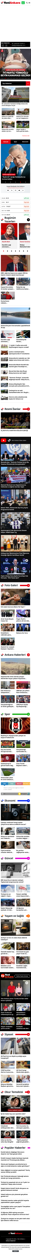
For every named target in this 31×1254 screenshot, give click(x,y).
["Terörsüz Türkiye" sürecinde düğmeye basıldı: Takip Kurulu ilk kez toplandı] (4, 378)
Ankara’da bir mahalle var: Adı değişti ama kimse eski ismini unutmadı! (19, 359)
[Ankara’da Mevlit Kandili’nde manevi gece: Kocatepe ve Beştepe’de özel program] (4, 366)
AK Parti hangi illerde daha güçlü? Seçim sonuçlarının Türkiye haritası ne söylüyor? (23, 1071)
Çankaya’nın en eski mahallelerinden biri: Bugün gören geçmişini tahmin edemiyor (18, 391)
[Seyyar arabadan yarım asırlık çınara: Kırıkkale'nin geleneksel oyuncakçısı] (8, 1021)
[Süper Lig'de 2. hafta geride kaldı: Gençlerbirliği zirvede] (22, 124)
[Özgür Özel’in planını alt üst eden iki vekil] (23, 613)
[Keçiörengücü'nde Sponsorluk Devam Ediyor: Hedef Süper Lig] (15, 520)
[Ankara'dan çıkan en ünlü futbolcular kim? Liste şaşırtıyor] (8, 772)
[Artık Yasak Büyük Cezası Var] (8, 613)
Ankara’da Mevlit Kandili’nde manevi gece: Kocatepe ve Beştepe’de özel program (19, 366)
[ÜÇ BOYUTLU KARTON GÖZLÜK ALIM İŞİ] (15, 420)
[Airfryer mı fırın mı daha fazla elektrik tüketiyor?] (15, 927)
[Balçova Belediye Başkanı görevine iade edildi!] (8, 1079)
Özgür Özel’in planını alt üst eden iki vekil (23, 620)
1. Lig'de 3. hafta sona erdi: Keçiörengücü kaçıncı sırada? (19, 346)
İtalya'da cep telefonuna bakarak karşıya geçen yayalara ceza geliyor (23, 288)
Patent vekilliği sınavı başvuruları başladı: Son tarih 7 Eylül (23, 895)
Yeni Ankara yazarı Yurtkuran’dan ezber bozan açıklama (14, 999)
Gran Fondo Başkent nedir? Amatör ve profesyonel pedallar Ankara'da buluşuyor (22, 764)
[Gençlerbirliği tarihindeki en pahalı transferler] (23, 744)
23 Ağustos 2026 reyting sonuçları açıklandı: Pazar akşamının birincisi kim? (15, 1213)
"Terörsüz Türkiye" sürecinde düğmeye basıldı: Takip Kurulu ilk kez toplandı (19, 378)
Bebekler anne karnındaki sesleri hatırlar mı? (7, 967)
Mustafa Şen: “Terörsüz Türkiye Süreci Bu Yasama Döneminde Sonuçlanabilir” (15, 463)
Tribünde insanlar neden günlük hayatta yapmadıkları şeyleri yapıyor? (15, 1201)
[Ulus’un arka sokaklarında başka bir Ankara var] (4, 398)
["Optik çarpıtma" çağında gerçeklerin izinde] (23, 1134)
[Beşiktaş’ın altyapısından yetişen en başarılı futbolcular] (15, 725)
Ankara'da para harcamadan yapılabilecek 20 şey (15, 326)
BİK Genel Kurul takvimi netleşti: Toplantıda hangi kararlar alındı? (12, 881)
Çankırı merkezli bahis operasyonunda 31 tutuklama (19, 353)
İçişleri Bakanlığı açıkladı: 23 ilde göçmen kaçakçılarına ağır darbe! (7, 909)
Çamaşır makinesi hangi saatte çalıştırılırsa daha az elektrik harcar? (13, 823)
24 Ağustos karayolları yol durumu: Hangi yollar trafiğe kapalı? (21, 909)
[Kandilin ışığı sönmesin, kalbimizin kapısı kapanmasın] (8, 334)
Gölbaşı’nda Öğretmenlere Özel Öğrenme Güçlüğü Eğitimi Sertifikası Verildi (15, 554)
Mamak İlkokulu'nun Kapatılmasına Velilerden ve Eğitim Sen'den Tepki (13, 486)
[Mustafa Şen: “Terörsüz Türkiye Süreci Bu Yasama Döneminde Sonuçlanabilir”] (15, 452)
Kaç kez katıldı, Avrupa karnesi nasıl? (6, 750)
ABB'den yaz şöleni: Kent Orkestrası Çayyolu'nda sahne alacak (23, 691)
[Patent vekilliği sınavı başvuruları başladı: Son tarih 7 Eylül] (23, 888)
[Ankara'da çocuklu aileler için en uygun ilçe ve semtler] (8, 124)
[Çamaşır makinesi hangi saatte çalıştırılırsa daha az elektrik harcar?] (15, 812)
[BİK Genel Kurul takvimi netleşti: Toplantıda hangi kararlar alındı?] (15, 870)
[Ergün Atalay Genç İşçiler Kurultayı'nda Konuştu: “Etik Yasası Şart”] (15, 566)
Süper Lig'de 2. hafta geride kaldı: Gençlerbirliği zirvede (22, 130)
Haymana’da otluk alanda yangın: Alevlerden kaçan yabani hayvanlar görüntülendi (13, 677)
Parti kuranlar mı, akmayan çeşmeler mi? (22, 1127)
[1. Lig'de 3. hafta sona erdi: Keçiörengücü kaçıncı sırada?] (4, 346)
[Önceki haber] (3, 45)
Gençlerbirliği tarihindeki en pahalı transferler (22, 750)
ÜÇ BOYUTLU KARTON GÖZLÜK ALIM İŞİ (14, 430)
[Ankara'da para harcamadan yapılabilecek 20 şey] (15, 315)
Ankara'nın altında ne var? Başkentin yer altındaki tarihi (22, 117)
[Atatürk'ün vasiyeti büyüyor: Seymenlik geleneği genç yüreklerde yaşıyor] (8, 641)
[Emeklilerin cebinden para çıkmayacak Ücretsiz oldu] (8, 627)
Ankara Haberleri (11, 1241)
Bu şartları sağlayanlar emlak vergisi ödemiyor (22, 851)
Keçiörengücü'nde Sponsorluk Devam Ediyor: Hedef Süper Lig (14, 531)
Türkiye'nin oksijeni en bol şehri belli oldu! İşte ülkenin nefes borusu (15, 1219)
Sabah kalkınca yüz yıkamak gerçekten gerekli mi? (14, 1195)
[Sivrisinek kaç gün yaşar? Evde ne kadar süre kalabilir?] (23, 946)
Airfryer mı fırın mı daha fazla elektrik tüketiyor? (14, 939)
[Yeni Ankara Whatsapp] (23, 190)
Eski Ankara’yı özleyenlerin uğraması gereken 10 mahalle (7, 691)
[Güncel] (29, 858)
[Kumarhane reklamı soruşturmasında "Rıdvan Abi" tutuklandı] (8, 295)
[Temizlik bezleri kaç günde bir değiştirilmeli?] (8, 946)
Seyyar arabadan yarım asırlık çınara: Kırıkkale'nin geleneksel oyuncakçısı (6, 1027)
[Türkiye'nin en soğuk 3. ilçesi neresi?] (8, 888)
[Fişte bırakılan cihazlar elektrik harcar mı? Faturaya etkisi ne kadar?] (8, 845)
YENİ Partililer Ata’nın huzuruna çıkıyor (7, 1071)
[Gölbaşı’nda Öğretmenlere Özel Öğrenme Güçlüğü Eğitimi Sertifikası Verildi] (15, 543)
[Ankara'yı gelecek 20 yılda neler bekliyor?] (8, 111)
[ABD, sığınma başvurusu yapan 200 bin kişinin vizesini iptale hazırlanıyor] (15, 263)
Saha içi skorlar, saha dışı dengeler (7, 1141)
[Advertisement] (15, 22)
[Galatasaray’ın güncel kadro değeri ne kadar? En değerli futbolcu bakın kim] (8, 758)
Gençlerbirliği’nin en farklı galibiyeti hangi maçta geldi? (7, 705)
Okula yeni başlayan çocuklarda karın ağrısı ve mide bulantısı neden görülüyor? (15, 1165)
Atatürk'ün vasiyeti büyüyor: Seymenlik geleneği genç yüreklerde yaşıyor (8, 648)
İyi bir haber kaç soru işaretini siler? (13, 1114)
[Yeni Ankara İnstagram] (15, 190)
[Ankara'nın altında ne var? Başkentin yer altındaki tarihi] (22, 111)
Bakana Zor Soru (22, 633)
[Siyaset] (29, 1034)
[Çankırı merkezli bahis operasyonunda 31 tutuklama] (4, 353)
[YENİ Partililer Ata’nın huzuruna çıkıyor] (8, 1065)
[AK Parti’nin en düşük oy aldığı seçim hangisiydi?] (15, 1046)
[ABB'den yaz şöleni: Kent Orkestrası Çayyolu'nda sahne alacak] (23, 685)
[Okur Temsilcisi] (29, 1092)
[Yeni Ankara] (10, 3)
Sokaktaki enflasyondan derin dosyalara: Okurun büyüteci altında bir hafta (7, 1127)
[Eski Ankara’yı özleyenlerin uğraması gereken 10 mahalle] (8, 685)
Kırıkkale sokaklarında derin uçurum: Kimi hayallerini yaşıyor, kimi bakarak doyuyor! (22, 1027)
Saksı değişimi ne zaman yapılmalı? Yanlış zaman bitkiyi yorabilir (15, 1171)
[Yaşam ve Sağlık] (29, 916)
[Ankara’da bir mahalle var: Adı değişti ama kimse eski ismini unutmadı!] (4, 359)
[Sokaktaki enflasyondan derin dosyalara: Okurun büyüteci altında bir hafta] (8, 1120)
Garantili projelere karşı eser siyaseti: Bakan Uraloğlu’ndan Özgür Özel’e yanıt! (22, 1085)
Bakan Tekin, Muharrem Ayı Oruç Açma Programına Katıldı (14, 509)
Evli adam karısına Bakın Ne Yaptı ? (13, 607)
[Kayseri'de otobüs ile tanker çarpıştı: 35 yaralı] (8, 281)
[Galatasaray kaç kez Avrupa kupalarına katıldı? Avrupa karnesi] (8, 744)
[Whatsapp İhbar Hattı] (23, 2)
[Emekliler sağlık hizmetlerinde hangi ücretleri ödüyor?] (23, 960)
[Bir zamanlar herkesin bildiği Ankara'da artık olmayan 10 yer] (15, 94)
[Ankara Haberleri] (29, 655)
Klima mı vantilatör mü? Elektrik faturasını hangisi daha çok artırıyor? (7, 837)
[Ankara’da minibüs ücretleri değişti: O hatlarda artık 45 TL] (23, 831)
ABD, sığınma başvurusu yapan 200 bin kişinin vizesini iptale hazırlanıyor (14, 274)
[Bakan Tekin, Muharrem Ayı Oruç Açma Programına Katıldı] (15, 498)
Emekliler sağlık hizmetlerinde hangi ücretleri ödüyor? (21, 967)
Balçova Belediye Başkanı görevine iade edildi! (7, 1085)
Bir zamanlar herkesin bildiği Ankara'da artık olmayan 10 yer (15, 104)
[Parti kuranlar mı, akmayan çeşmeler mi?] (23, 1120)
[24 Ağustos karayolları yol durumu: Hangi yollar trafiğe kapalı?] (23, 902)
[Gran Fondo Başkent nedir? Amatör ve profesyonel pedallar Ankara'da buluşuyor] (23, 758)
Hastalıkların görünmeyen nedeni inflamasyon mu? (23, 1013)
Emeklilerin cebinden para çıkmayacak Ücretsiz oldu (6, 634)
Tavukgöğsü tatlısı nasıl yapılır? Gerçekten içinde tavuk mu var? (15, 1207)
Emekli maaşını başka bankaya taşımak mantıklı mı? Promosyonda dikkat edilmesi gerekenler (14, 1159)
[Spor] (29, 714)
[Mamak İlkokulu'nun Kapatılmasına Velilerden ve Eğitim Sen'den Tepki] (15, 475)
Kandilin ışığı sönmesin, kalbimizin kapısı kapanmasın (7, 340)
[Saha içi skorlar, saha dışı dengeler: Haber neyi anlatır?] (8, 1134)
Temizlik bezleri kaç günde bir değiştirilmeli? (7, 953)
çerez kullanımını (25, 1247)
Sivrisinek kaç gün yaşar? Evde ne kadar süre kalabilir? (22, 953)
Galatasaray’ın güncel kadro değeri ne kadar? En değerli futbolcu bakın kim (8, 764)
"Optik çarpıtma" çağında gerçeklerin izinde (23, 1141)
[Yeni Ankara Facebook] (8, 190)
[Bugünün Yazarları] (29, 219)
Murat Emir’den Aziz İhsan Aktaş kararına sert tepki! (18, 372)
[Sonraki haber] (6, 45)
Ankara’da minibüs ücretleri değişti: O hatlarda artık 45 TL (23, 837)
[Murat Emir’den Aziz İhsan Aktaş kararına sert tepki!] (4, 372)
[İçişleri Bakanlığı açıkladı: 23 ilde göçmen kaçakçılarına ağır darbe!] (8, 902)
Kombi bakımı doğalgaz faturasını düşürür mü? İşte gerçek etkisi (12, 1153)
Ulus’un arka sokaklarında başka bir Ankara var (18, 398)
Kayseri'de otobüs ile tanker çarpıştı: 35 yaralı (7, 288)
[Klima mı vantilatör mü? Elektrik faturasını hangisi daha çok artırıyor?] (8, 831)
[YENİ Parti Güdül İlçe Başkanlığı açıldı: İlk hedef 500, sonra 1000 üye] (23, 699)
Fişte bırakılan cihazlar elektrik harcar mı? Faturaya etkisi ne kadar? (7, 851)
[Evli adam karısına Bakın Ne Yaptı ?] (15, 597)
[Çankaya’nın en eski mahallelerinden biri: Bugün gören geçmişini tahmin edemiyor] (4, 391)
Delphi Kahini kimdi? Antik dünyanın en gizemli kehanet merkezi (15, 1189)
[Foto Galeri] (29, 585)
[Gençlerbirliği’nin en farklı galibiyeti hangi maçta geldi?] (8, 699)
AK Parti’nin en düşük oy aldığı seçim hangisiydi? (13, 1057)
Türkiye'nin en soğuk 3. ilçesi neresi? (6, 895)
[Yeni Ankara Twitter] (12, 190)
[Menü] (29, 2)
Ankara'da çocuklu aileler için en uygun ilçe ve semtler (8, 130)
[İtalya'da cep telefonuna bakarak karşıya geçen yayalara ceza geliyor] (23, 281)
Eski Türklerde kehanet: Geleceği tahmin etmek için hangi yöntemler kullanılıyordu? (15, 1177)
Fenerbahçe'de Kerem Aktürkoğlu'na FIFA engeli (23, 340)
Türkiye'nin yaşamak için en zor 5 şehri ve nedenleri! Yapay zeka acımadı (15, 1183)
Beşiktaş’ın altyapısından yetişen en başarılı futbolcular (13, 736)
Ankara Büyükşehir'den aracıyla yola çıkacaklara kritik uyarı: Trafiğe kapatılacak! (19, 385)
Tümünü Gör (25, 136)
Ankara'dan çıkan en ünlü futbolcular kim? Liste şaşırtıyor (7, 778)
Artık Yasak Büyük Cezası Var (7, 620)
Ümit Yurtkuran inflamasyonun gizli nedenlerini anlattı (8, 1013)
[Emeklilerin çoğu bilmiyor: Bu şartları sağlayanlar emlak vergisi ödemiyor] (23, 845)
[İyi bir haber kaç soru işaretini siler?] (15, 1103)
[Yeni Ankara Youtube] (19, 190)
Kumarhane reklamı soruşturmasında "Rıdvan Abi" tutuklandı (7, 302)
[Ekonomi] (29, 800)
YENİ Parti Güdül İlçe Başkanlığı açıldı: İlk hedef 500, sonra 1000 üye (23, 705)
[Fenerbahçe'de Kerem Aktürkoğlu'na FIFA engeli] (23, 334)
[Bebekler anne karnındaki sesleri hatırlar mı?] (8, 960)
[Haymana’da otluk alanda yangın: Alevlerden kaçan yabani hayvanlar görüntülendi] (15, 666)
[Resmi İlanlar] (29, 409)
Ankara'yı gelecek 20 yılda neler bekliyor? (19, 44)
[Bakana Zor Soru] (23, 627)
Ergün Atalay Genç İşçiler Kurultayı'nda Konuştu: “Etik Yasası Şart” (14, 577)
